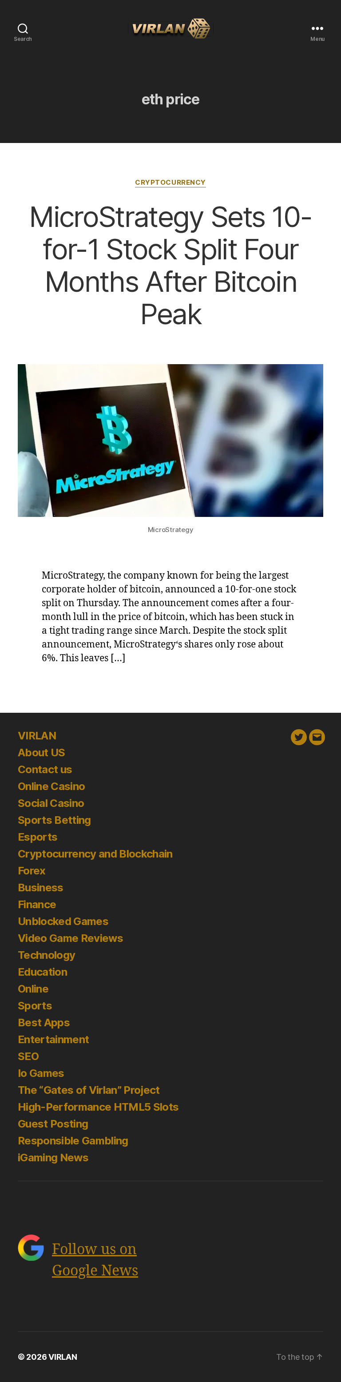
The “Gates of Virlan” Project (89, 1090)
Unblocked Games (63, 921)
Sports (35, 1005)
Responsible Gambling (73, 1140)
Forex (32, 870)
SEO (28, 1056)
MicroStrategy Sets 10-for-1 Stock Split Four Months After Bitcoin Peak (170, 265)
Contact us (45, 769)
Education (42, 971)
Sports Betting (54, 820)
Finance (37, 904)
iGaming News (53, 1157)
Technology (46, 955)
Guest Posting (53, 1123)
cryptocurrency (170, 183)
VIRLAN (37, 735)
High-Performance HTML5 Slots (98, 1106)
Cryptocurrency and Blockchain (95, 853)
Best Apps (44, 1022)
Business (40, 887)
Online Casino (51, 786)
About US (41, 752)
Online (33, 988)
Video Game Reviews (70, 938)
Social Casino (51, 803)
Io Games (41, 1073)
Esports (37, 836)
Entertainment (53, 1039)
